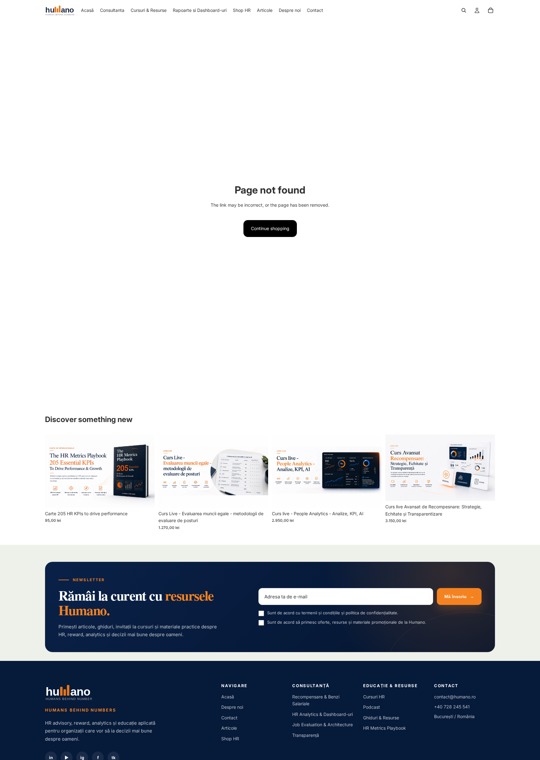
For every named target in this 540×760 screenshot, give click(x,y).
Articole (229, 728)
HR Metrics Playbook (384, 728)
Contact (229, 717)
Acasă (227, 696)
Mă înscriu (459, 596)
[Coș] (491, 10)
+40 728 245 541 (452, 706)
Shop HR (230, 738)
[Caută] (464, 10)
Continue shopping (270, 228)
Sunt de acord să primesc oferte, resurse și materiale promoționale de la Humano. (346, 622)
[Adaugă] (145, 498)
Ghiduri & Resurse (381, 717)
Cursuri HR (374, 696)
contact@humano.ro (455, 696)
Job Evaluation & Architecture (322, 724)
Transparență (305, 735)
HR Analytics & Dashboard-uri (322, 714)
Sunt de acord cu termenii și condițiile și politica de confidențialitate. (332, 612)
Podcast (371, 707)
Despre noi (232, 707)
